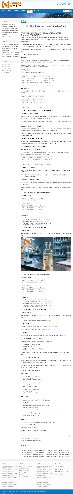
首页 (3, 11)
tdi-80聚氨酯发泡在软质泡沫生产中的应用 (10, 48)
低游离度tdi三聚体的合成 (24, 468)
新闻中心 (30, 11)
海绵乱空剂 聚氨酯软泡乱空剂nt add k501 (10, 28)
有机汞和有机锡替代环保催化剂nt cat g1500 (10, 26)
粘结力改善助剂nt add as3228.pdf (25, 466)
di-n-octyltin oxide (5, 50)
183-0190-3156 (36, 430)
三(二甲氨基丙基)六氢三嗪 (24, 470)
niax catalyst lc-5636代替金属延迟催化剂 (10, 30)
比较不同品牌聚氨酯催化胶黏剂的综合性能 (33, 440)
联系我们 (36, 11)
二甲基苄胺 (21, 474)
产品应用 (21, 463)
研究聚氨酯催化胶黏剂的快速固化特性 (32, 438)
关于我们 (9, 11)
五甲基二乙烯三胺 (22, 472)
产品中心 (16, 11)
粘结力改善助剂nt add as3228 (8, 34)
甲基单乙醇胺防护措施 (23, 476)
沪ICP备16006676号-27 (41, 491)
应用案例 (23, 11)
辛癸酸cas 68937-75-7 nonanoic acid (9, 36)
